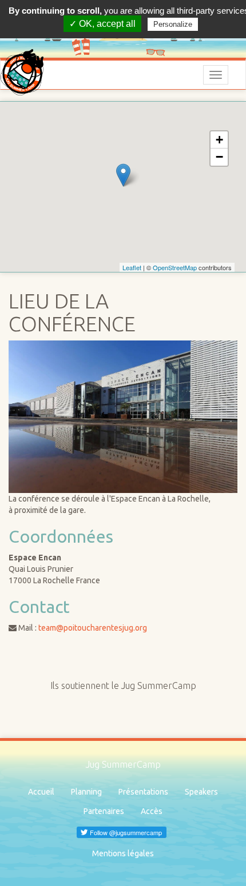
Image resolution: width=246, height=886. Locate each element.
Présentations (143, 791)
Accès (151, 811)
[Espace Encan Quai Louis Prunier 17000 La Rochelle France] (123, 175)
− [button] (219, 157)
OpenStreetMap (175, 267)
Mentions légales (123, 853)
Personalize (172, 24)
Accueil (41, 791)
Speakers (201, 791)
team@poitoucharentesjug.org (92, 627)
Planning (86, 791)
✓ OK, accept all (102, 24)
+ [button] (219, 140)
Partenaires (104, 811)
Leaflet (131, 267)
